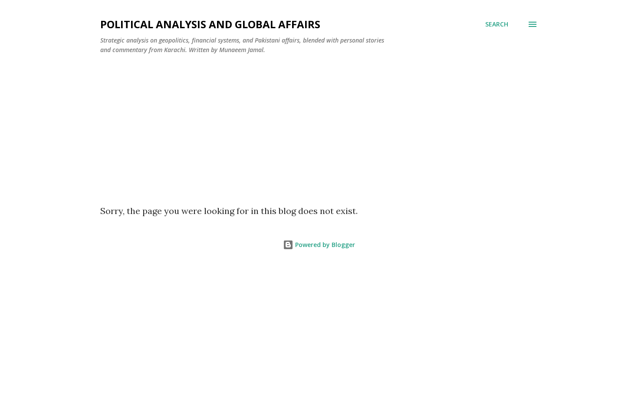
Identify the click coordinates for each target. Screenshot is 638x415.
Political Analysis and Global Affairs (210, 24)
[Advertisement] (319, 126)
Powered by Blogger (324, 244)
